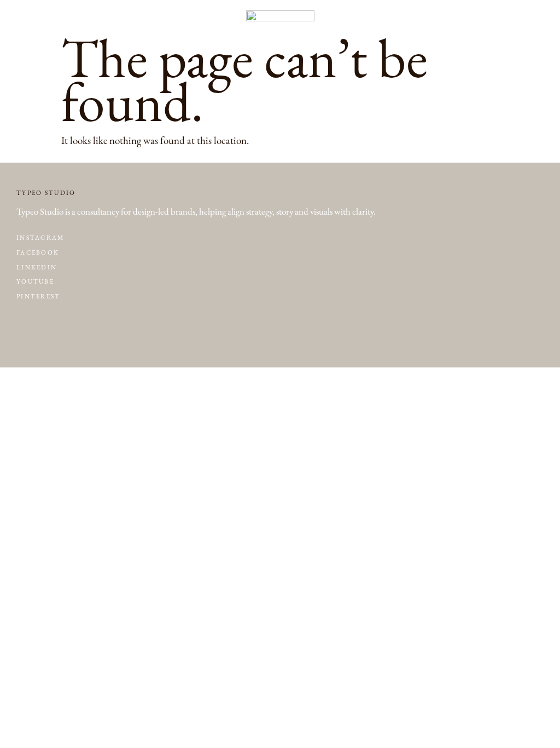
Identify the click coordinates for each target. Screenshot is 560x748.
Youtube (35, 282)
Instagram (40, 238)
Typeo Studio (46, 193)
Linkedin (36, 267)
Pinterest (38, 296)
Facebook (37, 253)
